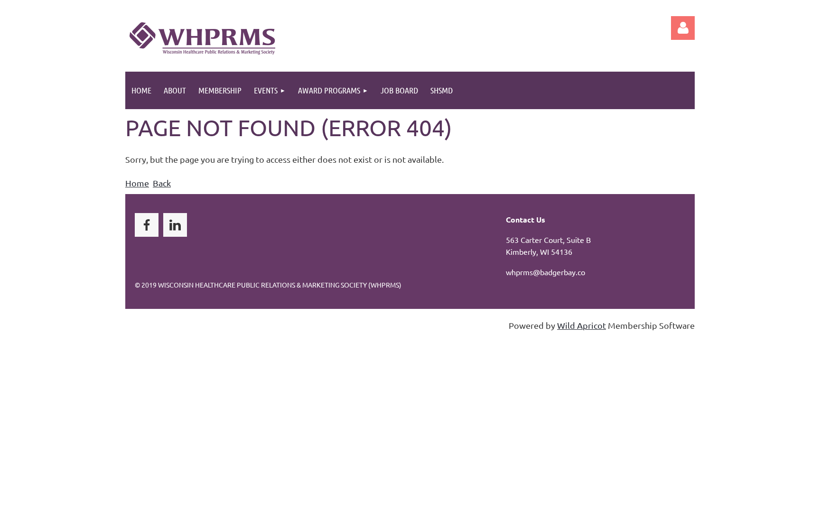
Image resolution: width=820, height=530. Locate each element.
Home (137, 183)
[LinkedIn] (175, 225)
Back (162, 183)
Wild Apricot (581, 325)
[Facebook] (146, 225)
